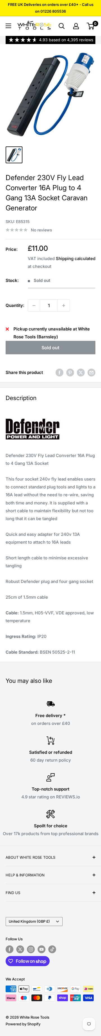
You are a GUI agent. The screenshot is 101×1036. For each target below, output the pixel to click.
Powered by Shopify (23, 1024)
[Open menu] (8, 26)
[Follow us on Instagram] (31, 949)
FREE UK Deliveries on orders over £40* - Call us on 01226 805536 (50, 7)
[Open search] (62, 26)
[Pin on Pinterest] (70, 372)
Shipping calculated (75, 258)
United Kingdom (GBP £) (29, 921)
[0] (90, 26)
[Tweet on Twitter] (81, 372)
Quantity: (15, 305)
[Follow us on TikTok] (52, 949)
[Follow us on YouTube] (41, 949)
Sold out (50, 347)
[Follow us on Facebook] (9, 949)
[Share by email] (91, 372)
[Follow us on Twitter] (20, 949)
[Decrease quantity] (34, 305)
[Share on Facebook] (59, 372)
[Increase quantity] (64, 305)
